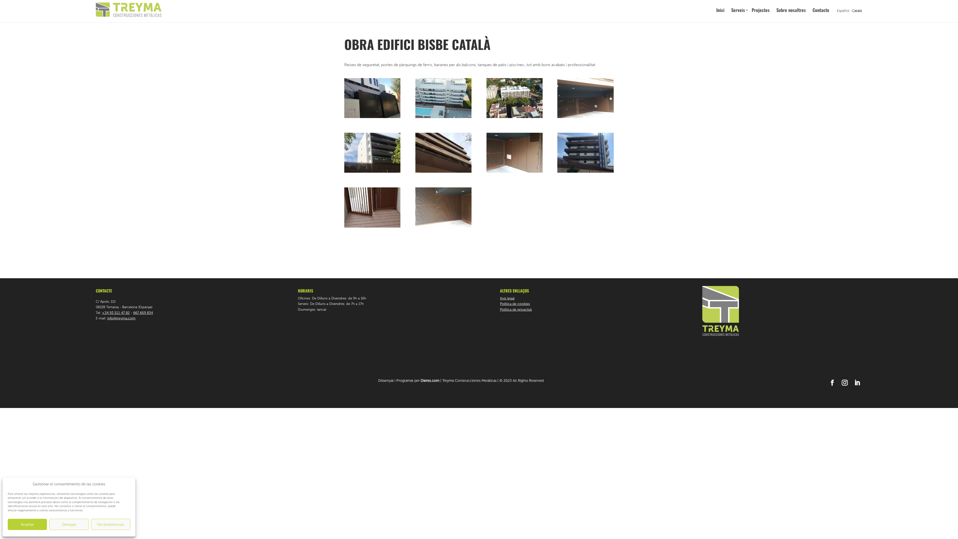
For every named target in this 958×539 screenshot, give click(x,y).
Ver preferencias (110, 524)
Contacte (821, 10)
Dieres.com (430, 380)
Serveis (738, 10)
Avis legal (507, 298)
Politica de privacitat (516, 309)
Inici (720, 10)
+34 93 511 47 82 (116, 313)
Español (843, 10)
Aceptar (27, 524)
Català (857, 10)
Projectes (761, 10)
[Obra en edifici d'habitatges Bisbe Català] (372, 118)
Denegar (69, 524)
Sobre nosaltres (791, 10)
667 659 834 (143, 313)
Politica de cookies (515, 304)
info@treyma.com (121, 318)
